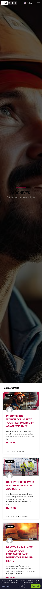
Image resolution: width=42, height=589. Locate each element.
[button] (38, 3)
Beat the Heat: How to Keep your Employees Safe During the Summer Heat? (19, 554)
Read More (11, 443)
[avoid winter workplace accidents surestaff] (21, 467)
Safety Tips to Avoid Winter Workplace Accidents (20, 485)
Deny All (20, 586)
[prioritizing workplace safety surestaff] (21, 401)
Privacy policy (6, 586)
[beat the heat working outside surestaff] (21, 532)
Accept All (35, 586)
